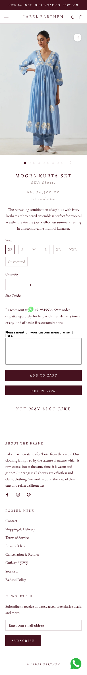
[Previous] (16, 162)
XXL (73, 249)
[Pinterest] (29, 494)
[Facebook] (7, 494)
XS (10, 249)
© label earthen (43, 664)
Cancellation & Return (22, 554)
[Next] (70, 162)
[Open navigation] (6, 17)
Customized (16, 261)
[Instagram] (18, 494)
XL (58, 249)
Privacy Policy (15, 545)
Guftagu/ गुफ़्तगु (16, 562)
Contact (11, 520)
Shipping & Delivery (20, 529)
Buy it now (43, 391)
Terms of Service (17, 537)
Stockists (11, 571)
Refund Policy (15, 579)
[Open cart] (81, 17)
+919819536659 (46, 309)
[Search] (73, 17)
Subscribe (23, 640)
